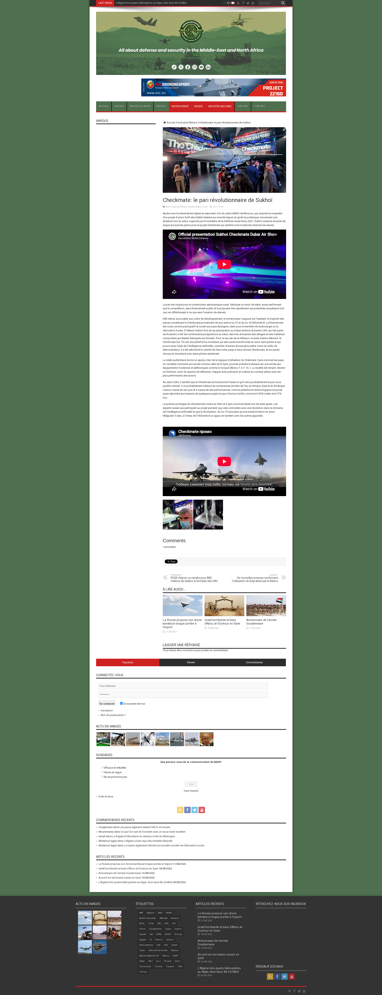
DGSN (168, 934)
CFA (159, 923)
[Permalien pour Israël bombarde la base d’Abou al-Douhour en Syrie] (224, 615)
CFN (166, 923)
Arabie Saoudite (147, 918)
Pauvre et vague (113, 772)
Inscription (107, 710)
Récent (191, 662)
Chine (142, 929)
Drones (178, 934)
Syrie (177, 961)
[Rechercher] (283, 3)
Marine (174, 950)
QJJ (158, 961)
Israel (174, 945)
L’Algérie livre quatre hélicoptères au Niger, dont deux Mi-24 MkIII (151, 3)
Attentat (163, 918)
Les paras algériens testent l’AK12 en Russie (145, 827)
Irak (158, 945)
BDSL (142, 923)
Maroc (166, 955)
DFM (158, 934)
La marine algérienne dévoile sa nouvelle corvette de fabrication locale (164, 845)
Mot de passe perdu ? (113, 715)
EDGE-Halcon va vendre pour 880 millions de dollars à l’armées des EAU (194, 578)
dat (151, 934)
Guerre (169, 939)
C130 (150, 923)
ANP (160, 913)
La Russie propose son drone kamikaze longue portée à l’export (182, 623)
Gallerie (243, 106)
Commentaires (254, 662)
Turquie (170, 966)
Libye (142, 950)
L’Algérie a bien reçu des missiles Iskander (148, 840)
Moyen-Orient (180, 106)
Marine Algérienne (149, 955)
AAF (141, 913)
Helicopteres (146, 945)
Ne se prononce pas (115, 776)
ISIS (166, 945)
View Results (191, 790)
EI (151, 939)
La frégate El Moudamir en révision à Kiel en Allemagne (143, 836)
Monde (198, 106)
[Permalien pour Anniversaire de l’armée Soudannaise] (266, 615)
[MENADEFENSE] (191, 72)
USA (180, 966)
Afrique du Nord (140, 106)
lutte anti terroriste (158, 950)
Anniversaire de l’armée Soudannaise (261, 621)
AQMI (169, 913)
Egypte (142, 939)
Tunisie (158, 966)
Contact (259, 106)
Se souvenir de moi (134, 703)
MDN (175, 955)
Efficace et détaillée (115, 767)
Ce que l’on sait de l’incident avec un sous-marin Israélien (153, 831)
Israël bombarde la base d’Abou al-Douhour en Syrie (222, 621)
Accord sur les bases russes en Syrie (119, 877)
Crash (168, 929)
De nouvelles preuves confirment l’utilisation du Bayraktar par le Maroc (255, 578)
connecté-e (188, 650)
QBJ (150, 961)
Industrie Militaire (220, 106)
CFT (174, 923)
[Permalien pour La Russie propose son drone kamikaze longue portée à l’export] (183, 615)
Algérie (119, 106)
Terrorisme (145, 966)
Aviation (175, 918)
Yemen (143, 972)
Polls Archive (105, 796)
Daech (178, 929)
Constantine (155, 929)
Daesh (142, 934)
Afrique (161, 106)
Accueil (103, 106)
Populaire (127, 662)
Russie (167, 961)
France (159, 939)
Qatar (142, 961)
